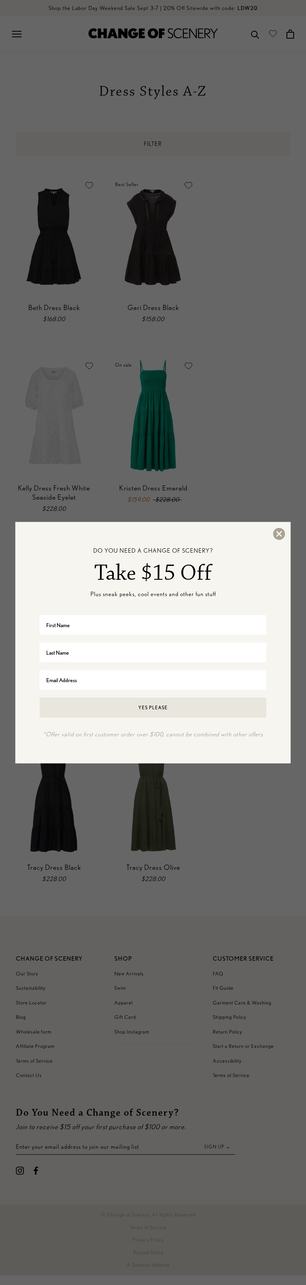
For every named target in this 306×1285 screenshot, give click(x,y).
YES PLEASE (153, 707)
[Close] (279, 534)
